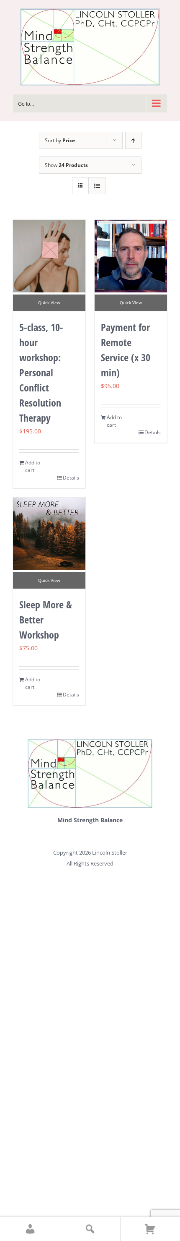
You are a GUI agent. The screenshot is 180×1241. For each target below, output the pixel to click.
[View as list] (97, 185)
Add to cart (32, 466)
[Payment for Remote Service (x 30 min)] (131, 256)
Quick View (49, 302)
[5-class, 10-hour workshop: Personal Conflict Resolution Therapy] (49, 256)
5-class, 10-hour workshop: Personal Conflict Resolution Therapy (41, 372)
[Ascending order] (133, 140)
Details (71, 477)
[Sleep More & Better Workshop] (49, 534)
